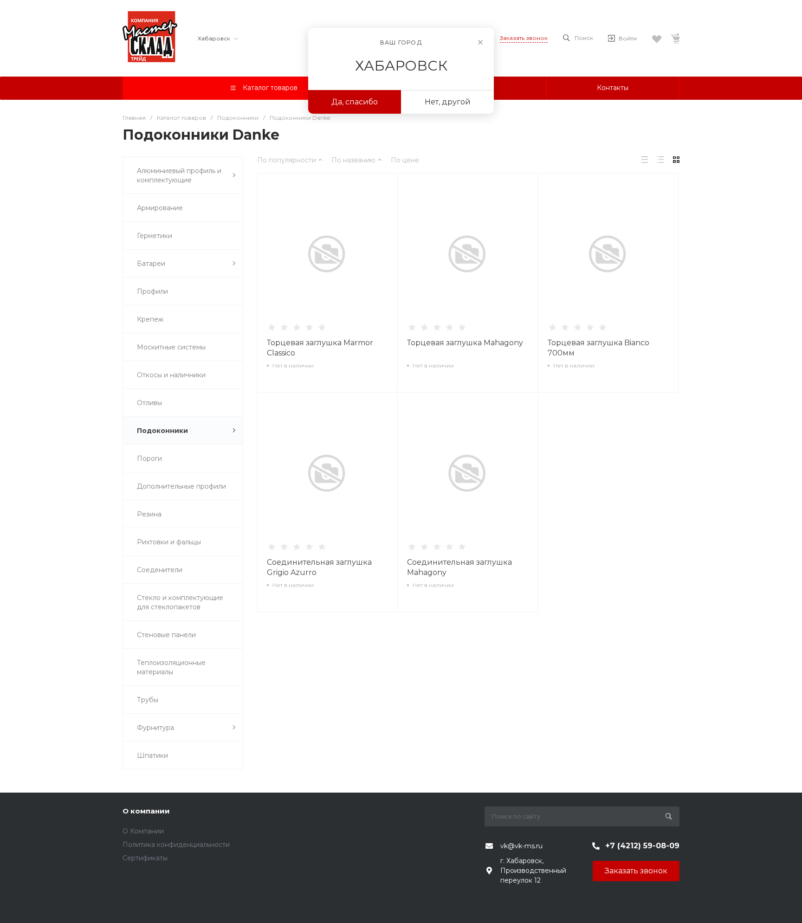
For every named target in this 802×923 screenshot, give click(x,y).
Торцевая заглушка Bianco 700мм (598, 347)
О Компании (143, 831)
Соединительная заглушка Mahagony (459, 567)
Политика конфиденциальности (176, 844)
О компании (146, 811)
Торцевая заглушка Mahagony (465, 342)
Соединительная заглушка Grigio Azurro (319, 567)
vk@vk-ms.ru (521, 846)
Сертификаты (145, 858)
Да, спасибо (354, 101)
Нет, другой (448, 101)
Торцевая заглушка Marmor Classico (320, 347)
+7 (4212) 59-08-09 (642, 845)
